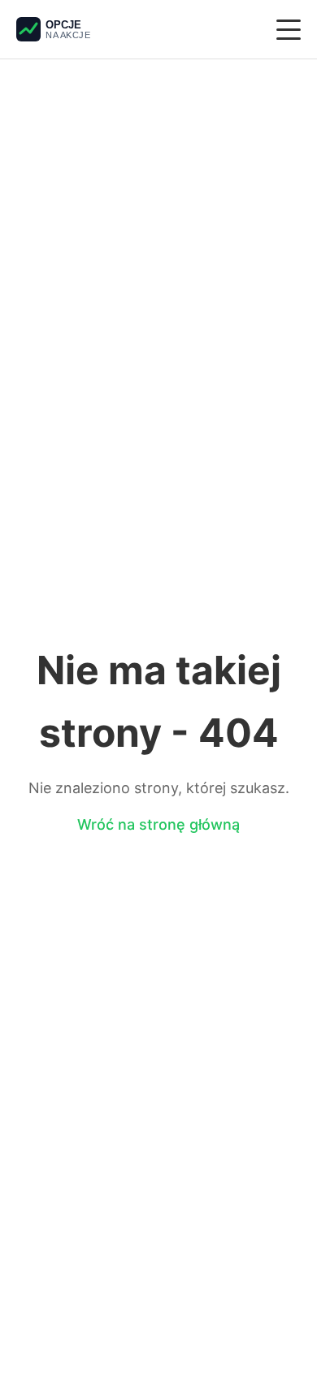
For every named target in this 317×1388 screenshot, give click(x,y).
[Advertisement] (158, 180)
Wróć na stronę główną (158, 824)
